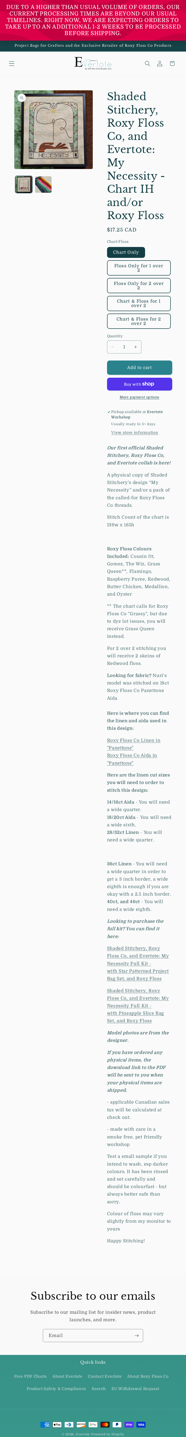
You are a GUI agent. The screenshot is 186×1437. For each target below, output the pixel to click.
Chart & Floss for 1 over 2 (139, 303)
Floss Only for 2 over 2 (139, 285)
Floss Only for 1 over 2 (138, 268)
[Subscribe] (137, 1335)
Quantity (115, 336)
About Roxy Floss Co (147, 1376)
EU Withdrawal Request (135, 1389)
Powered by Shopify (107, 1434)
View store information (134, 432)
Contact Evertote (105, 1376)
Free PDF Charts (30, 1376)
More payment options (139, 397)
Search (99, 1389)
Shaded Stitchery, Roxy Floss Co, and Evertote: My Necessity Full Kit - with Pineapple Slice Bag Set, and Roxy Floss (138, 1005)
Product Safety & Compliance (56, 1389)
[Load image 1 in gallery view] (23, 184)
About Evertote (67, 1376)
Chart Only (126, 252)
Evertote (83, 1434)
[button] (12, 63)
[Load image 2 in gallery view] (43, 184)
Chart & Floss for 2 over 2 (138, 321)
